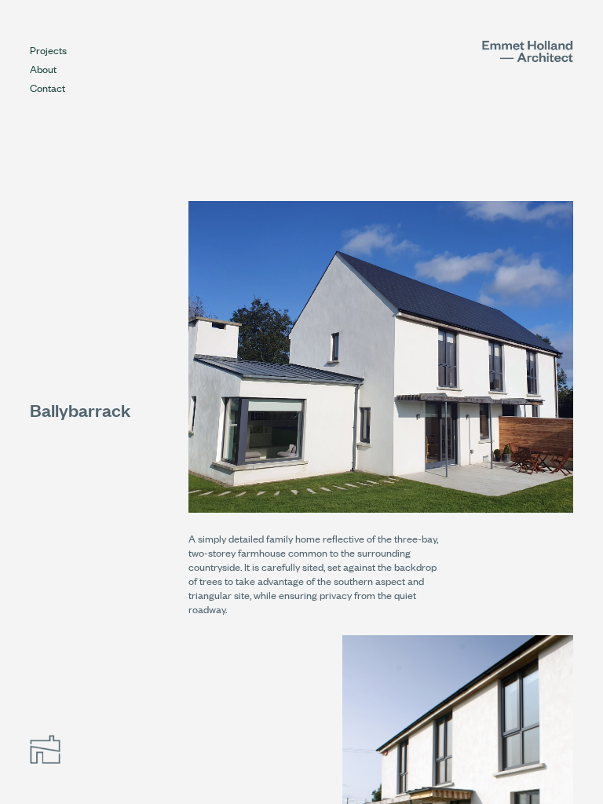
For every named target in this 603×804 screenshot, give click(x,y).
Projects (48, 49)
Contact (47, 87)
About (43, 68)
